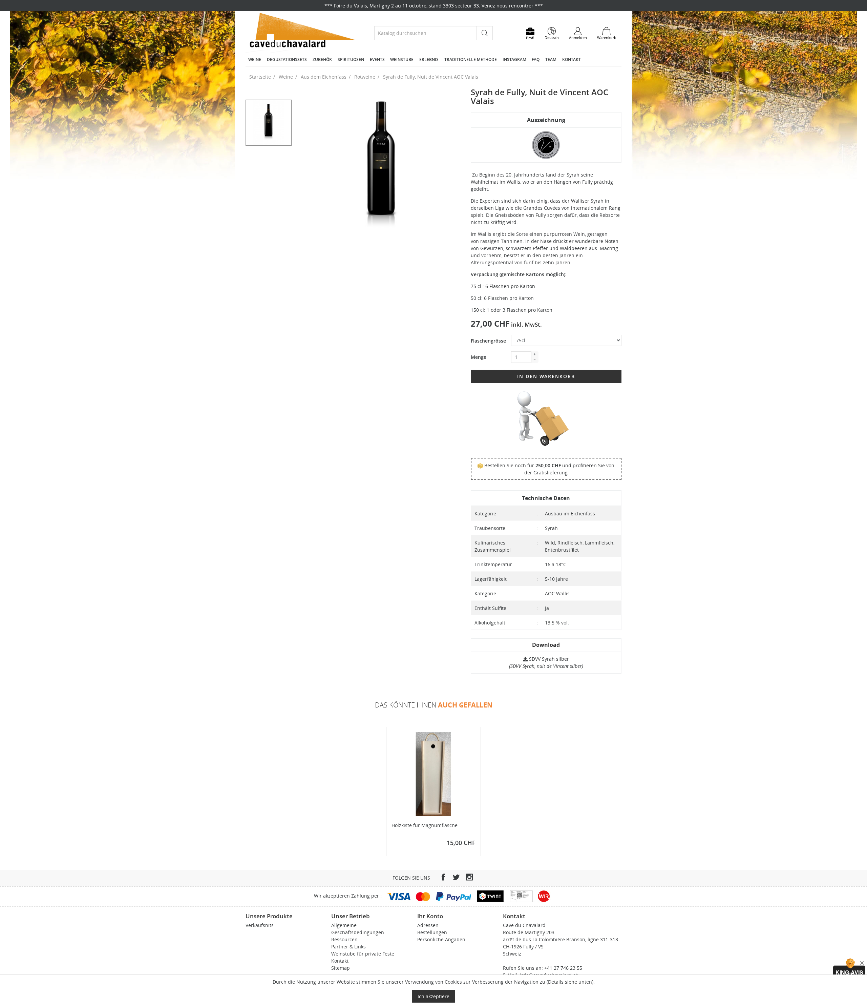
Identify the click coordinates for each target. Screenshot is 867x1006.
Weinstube (402, 59)
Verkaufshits (260, 925)
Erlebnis (429, 59)
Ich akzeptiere (433, 996)
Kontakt (571, 59)
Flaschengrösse (488, 340)
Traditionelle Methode (470, 59)
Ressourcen (344, 939)
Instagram (514, 59)
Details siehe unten (570, 982)
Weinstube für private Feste (362, 953)
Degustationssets (287, 59)
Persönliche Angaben (441, 939)
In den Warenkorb (546, 376)
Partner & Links (348, 946)
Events (377, 59)
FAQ (536, 59)
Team (550, 59)
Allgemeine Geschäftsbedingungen (357, 929)
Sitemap (340, 968)
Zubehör (322, 59)
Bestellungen (432, 932)
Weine (254, 59)
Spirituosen (351, 59)
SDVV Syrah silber (548, 659)
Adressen (428, 925)
